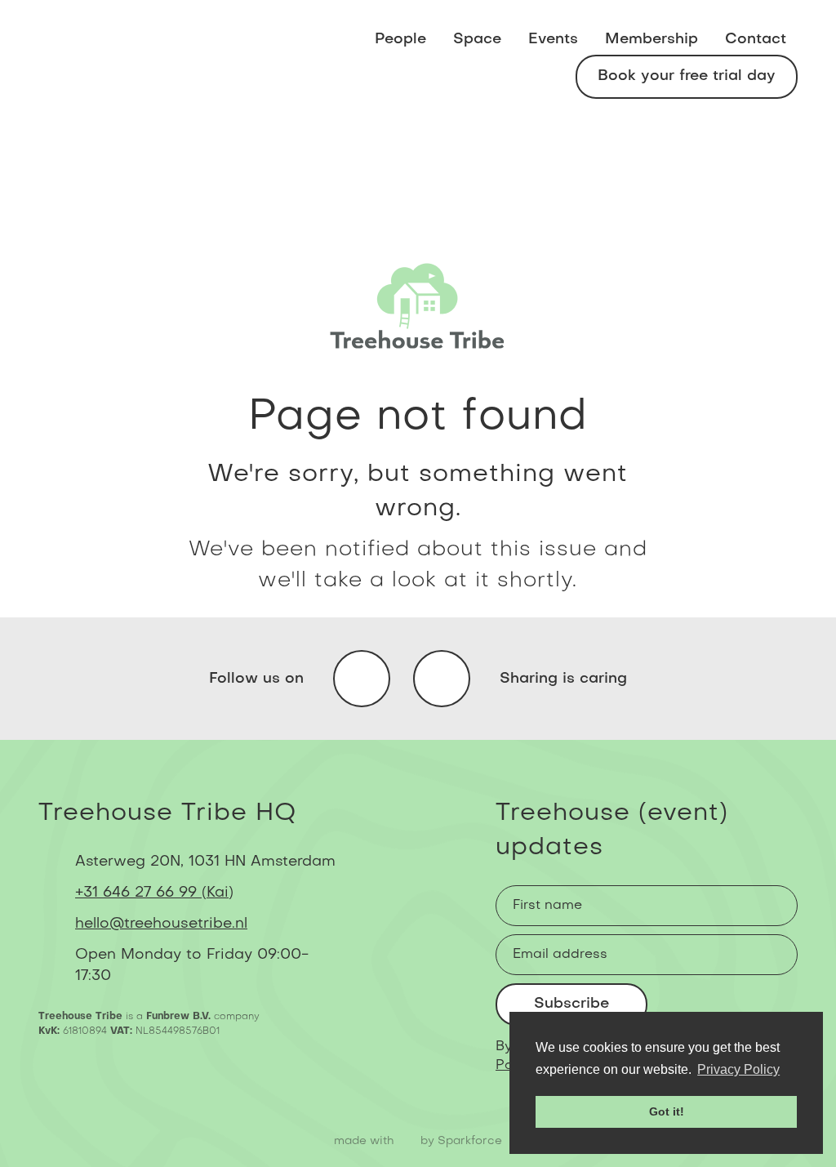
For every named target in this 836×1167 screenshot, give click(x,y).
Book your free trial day (687, 76)
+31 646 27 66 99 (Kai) (154, 893)
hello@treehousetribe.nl (161, 924)
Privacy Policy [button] (738, 1069)
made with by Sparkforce (418, 1141)
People (400, 40)
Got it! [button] (666, 1111)
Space (477, 40)
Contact (755, 40)
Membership (651, 40)
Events (553, 40)
